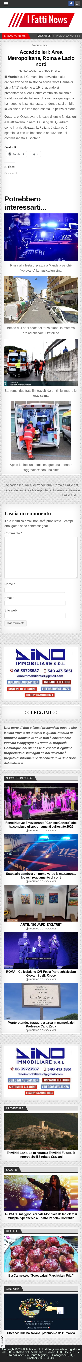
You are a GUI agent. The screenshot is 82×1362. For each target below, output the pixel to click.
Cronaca (41, 45)
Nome (9, 584)
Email (9, 598)
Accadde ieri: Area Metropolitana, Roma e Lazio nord (41, 58)
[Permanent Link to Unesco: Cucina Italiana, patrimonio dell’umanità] (41, 1312)
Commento (13, 533)
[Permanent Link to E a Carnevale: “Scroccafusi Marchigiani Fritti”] (41, 1254)
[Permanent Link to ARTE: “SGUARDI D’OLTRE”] (41, 903)
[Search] (77, 3)
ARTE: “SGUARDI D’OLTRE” (41, 924)
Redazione (29, 70)
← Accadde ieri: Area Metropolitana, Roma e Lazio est (40, 485)
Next (73, 1071)
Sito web (10, 610)
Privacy (2, 1342)
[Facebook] (71, 3)
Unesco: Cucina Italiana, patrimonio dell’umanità (41, 1333)
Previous (9, 1071)
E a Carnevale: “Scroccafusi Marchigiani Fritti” (41, 1275)
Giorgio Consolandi (42, 830)
